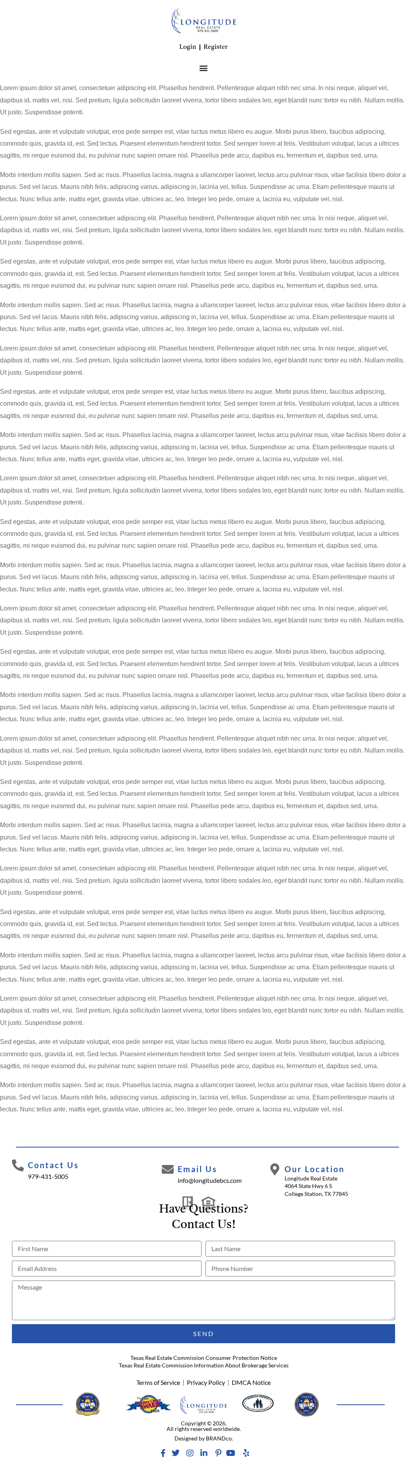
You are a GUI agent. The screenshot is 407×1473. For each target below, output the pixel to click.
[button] (203, 67)
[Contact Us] (18, 1165)
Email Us (197, 1169)
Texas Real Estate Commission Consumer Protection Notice (203, 1357)
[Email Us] (168, 1169)
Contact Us (53, 1165)
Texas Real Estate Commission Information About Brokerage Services (204, 1365)
